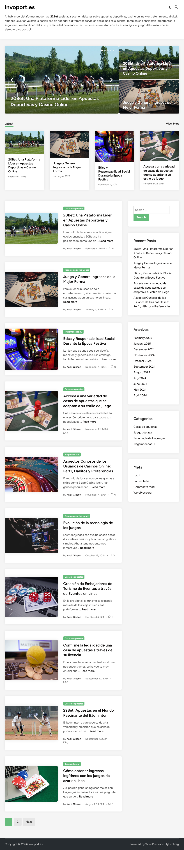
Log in (137, 475)
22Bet (54, 16)
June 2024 (140, 384)
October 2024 (143, 361)
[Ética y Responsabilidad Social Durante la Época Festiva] (114, 146)
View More (172, 123)
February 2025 (143, 338)
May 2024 (140, 389)
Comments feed (144, 487)
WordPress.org (142, 492)
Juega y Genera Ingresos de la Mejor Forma (67, 167)
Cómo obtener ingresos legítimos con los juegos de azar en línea (86, 775)
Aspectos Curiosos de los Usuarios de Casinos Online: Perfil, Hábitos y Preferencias (88, 466)
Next (29, 821)
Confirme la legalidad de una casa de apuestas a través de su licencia (87, 650)
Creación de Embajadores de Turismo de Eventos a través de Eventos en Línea (87, 588)
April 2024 (140, 395)
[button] (102, 50)
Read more (106, 241)
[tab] (9, 123)
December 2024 (144, 349)
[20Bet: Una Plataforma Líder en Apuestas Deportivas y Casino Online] (62, 80)
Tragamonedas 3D (73, 332)
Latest (9, 123)
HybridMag (172, 844)
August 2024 (142, 372)
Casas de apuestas (74, 208)
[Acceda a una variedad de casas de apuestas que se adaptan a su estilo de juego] (160, 145)
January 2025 (142, 343)
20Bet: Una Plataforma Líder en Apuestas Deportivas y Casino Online (87, 220)
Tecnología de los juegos (77, 270)
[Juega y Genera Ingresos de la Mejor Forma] (149, 96)
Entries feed (141, 481)
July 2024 (140, 378)
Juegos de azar (72, 454)
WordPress (152, 844)
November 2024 (144, 355)
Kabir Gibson (74, 248)
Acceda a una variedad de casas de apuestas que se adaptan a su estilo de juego (87, 401)
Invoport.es (20, 7)
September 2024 (144, 366)
